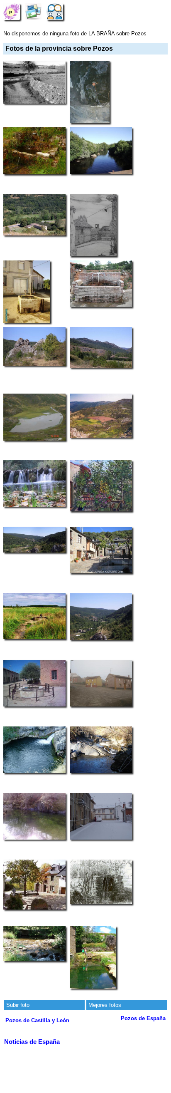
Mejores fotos (104, 1005)
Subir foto (17, 1005)
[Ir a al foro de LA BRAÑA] (54, 11)
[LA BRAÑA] (11, 11)
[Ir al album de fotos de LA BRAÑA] (33, 11)
